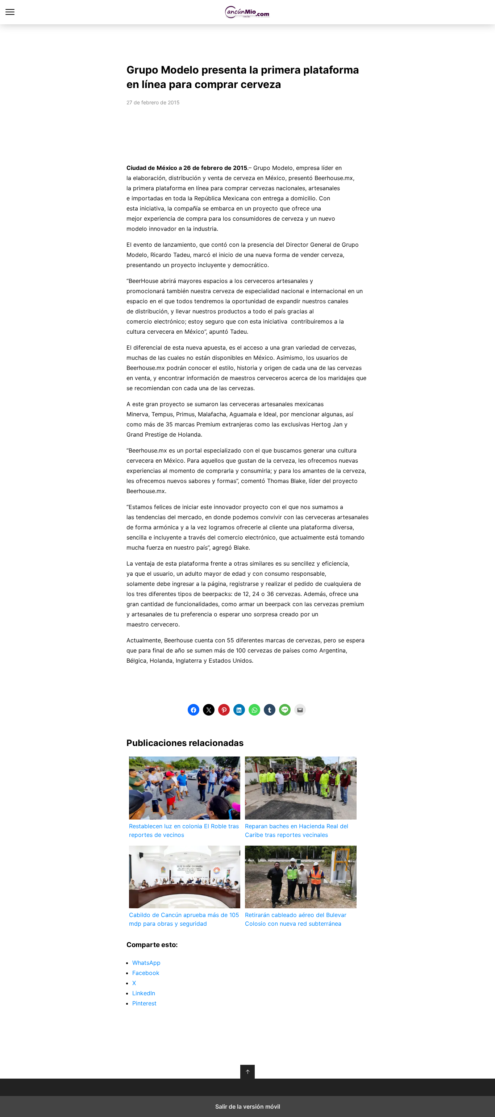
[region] (247, 42)
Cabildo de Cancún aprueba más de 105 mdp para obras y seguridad (184, 919)
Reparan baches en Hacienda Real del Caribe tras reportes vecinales (296, 830)
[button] (193, 710)
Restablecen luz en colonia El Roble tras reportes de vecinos (184, 830)
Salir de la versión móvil (247, 1106)
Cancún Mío (248, 12)
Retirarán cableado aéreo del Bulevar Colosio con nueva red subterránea (295, 919)
